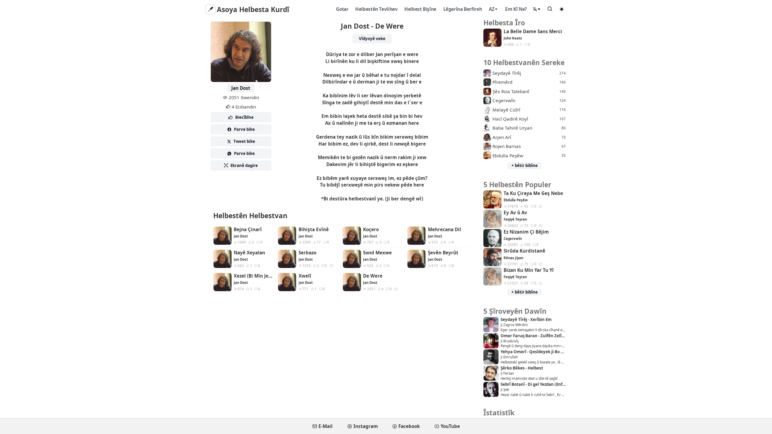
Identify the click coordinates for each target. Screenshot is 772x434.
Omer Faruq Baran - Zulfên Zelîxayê (533, 335)
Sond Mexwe (377, 253)
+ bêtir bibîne (524, 165)
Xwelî (305, 276)
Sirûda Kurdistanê (524, 251)
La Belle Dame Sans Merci (533, 31)
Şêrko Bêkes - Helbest (522, 368)
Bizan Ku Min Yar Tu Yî (529, 270)
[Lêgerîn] (550, 8)
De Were (372, 276)
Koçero (371, 229)
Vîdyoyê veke (372, 38)
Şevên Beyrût (443, 253)
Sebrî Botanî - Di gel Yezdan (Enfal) (533, 384)
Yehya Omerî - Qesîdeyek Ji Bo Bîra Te (533, 351)
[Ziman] (536, 9)
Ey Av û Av (515, 212)
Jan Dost (240, 88)
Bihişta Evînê (314, 229)
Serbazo (307, 253)
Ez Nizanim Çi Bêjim (526, 232)
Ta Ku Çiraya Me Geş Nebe (533, 193)
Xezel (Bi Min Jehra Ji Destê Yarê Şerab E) (253, 276)
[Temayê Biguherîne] (562, 9)
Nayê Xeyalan (249, 253)
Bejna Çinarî (248, 229)
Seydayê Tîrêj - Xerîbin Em (526, 319)
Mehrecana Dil (444, 229)
